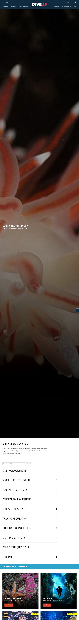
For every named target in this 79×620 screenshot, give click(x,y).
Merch (75, 6)
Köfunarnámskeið (55, 6)
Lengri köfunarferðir (66, 6)
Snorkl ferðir (5, 6)
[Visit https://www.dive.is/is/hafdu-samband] (20, 591)
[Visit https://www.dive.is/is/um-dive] (59, 591)
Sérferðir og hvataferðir (24, 6)
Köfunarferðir (13, 6)
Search (29, 464)
